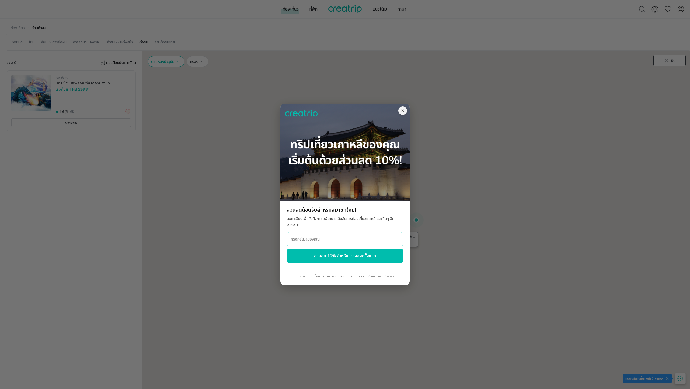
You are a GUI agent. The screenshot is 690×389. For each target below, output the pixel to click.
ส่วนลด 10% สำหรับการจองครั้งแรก (345, 256)
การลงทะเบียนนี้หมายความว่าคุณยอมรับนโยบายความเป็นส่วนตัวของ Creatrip (345, 276)
